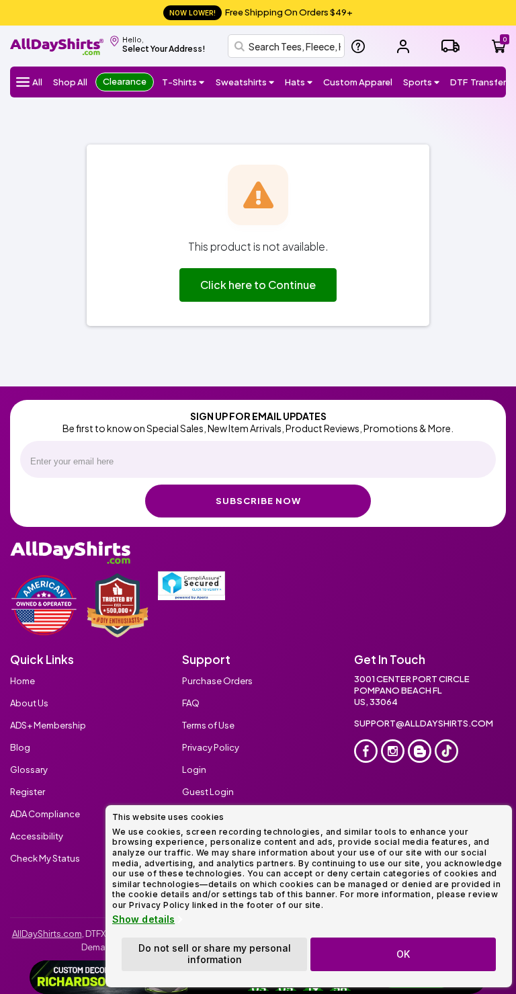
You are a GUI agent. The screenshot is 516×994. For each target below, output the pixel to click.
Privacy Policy (210, 747)
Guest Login (208, 791)
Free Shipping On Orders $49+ (261, 12)
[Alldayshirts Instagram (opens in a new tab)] (392, 751)
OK (403, 954)
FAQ (191, 703)
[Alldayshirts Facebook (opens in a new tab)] (366, 751)
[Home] (56, 45)
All (37, 82)
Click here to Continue (258, 285)
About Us (29, 703)
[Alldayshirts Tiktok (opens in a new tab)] (446, 751)
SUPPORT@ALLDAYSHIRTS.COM (423, 723)
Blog (20, 747)
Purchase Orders (217, 680)
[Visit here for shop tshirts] (202, 82)
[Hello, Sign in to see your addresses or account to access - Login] (403, 46)
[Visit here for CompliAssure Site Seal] (191, 585)
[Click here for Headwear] (310, 82)
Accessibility (36, 836)
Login (194, 769)
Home (22, 680)
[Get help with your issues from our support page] (358, 46)
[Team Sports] (437, 82)
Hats (295, 82)
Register (27, 791)
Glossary (29, 769)
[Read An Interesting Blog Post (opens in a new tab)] (419, 751)
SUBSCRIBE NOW (258, 500)
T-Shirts (179, 82)
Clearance (124, 81)
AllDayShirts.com (47, 933)
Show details (143, 919)
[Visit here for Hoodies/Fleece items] (272, 82)
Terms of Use (208, 725)
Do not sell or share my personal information (214, 953)
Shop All (70, 82)
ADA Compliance (45, 814)
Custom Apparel (357, 82)
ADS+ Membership (48, 725)
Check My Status (45, 858)
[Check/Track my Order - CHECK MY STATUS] (450, 46)
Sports (417, 82)
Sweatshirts (241, 82)
